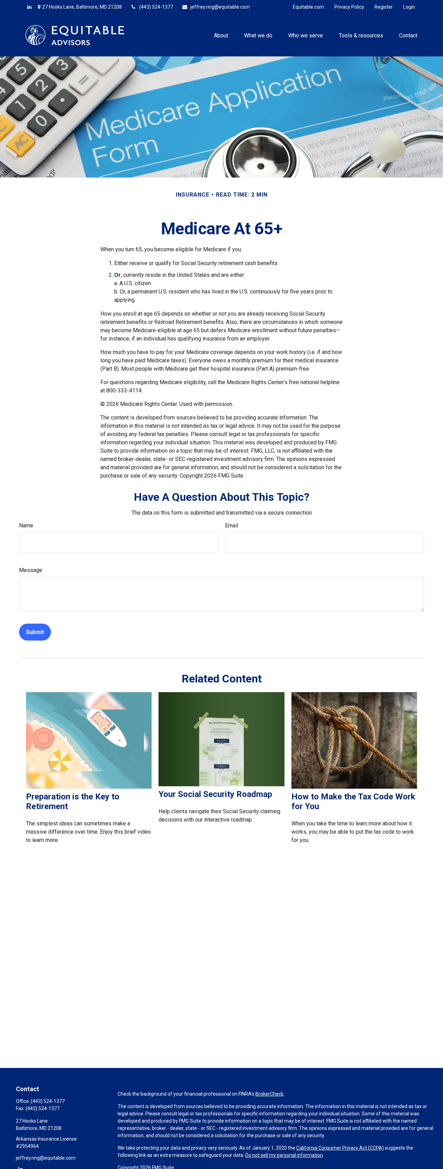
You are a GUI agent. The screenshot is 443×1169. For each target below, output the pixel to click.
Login (409, 7)
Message (30, 570)
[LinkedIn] (29, 7)
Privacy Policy (349, 7)
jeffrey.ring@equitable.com (220, 7)
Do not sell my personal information (284, 1155)
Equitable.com (308, 7)
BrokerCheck (269, 1094)
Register (383, 7)
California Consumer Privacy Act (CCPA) (340, 1148)
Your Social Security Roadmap (215, 794)
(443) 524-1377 (156, 7)
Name (26, 525)
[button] (221, 35)
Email (231, 525)
